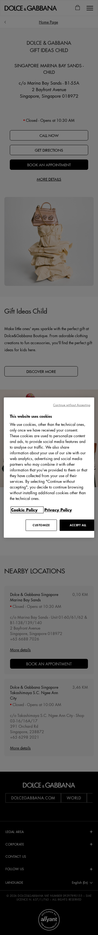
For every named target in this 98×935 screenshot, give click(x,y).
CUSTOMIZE (41, 525)
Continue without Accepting (71, 405)
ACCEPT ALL (78, 525)
